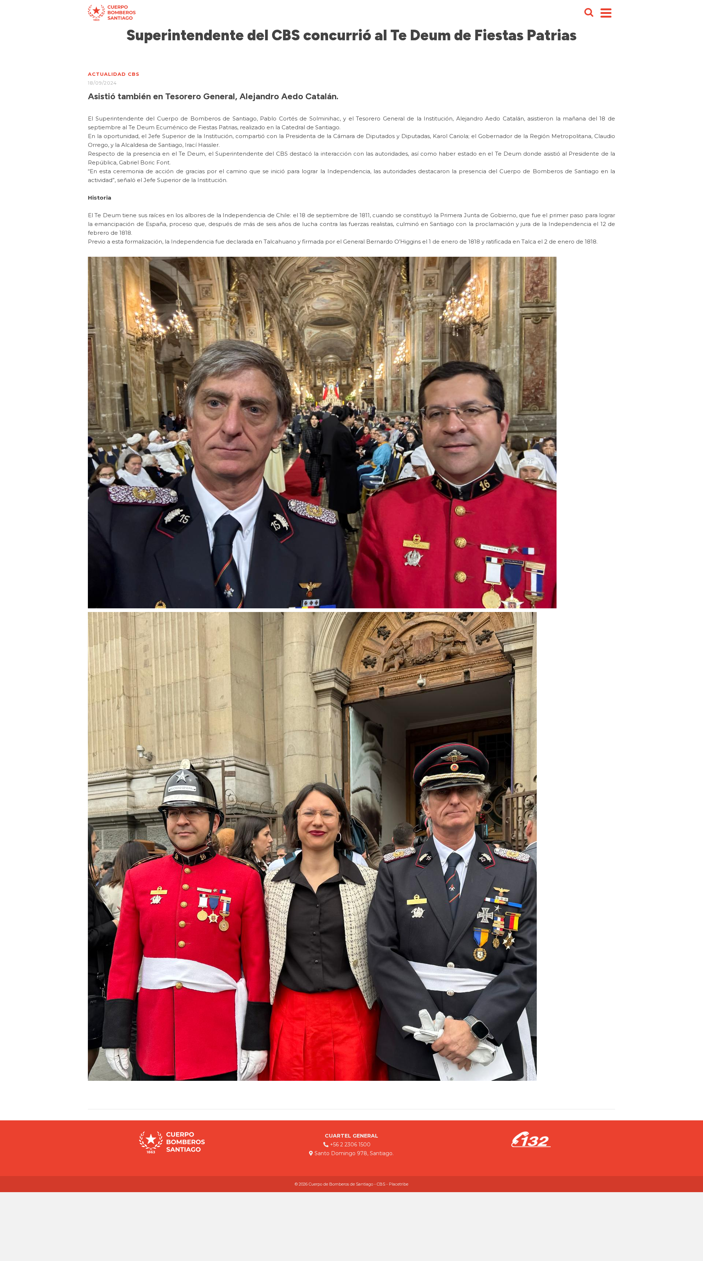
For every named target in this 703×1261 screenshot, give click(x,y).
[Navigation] (606, 13)
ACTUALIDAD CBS (114, 74)
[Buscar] (589, 13)
